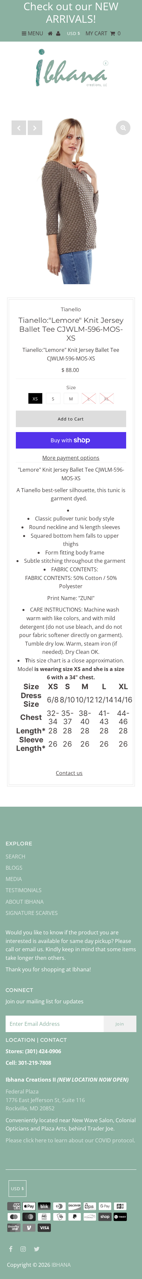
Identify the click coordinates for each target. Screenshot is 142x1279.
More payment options (70, 457)
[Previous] (19, 127)
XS (35, 399)
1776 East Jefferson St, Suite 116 (45, 1100)
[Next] (35, 127)
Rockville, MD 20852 (30, 1108)
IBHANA (61, 1264)
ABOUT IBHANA (25, 901)
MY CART (103, 33)
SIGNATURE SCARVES (32, 913)
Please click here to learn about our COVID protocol (70, 1140)
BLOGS (14, 867)
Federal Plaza (22, 1091)
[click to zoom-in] (123, 127)
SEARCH (15, 856)
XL (106, 399)
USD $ (73, 33)
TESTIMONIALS (24, 890)
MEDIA (14, 879)
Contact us (69, 773)
